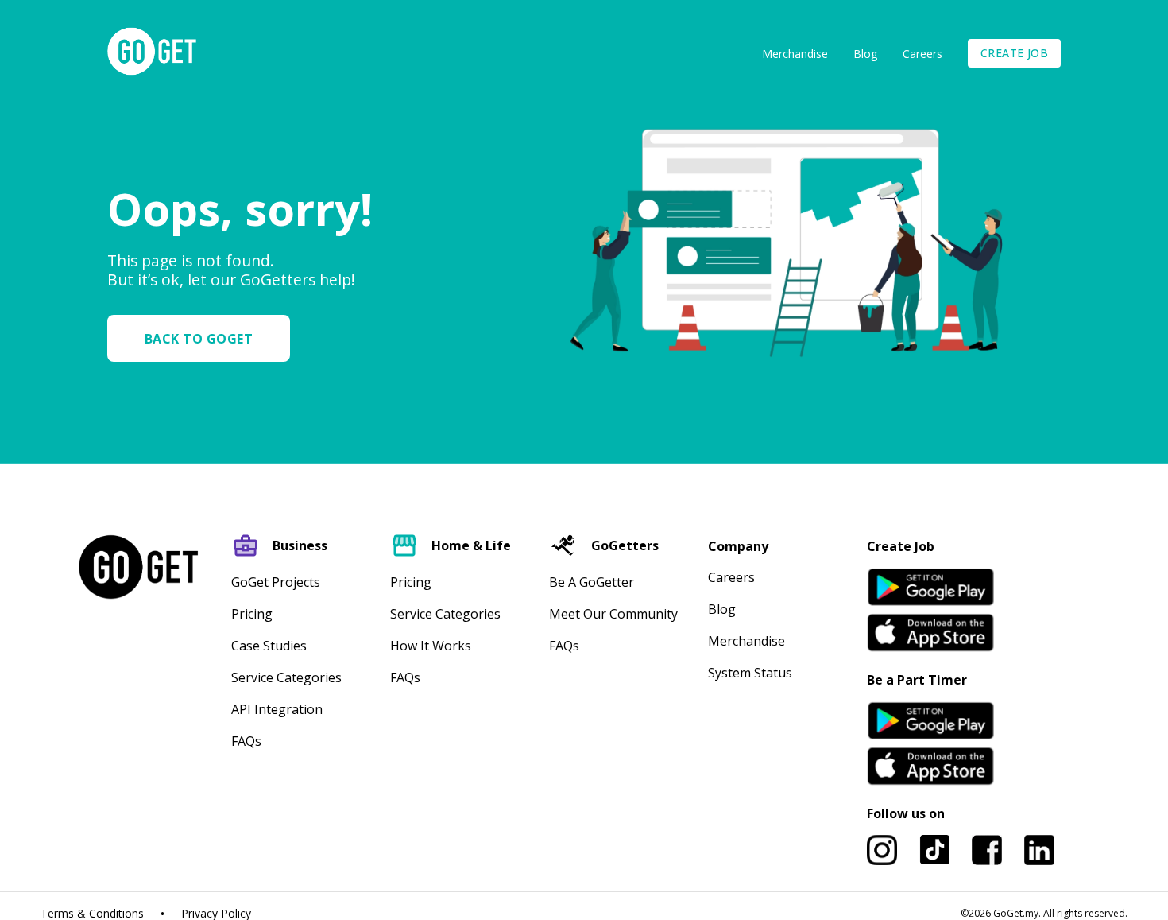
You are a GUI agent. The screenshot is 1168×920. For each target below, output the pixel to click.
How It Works (430, 645)
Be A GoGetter (591, 582)
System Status (750, 672)
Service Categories (286, 677)
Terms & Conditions (92, 913)
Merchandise (795, 53)
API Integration (277, 709)
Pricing (252, 614)
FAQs (246, 741)
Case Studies (269, 645)
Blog (865, 53)
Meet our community (613, 614)
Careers (922, 53)
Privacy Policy (216, 913)
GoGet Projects (275, 582)
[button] (205, 338)
